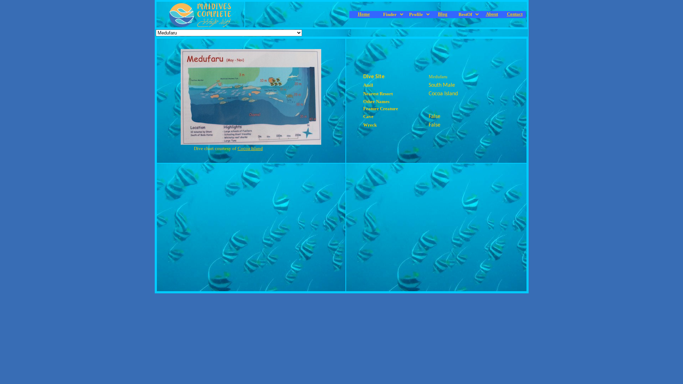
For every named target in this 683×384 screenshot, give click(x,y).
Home (364, 14)
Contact (515, 14)
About (492, 14)
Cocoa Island (250, 148)
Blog (443, 14)
